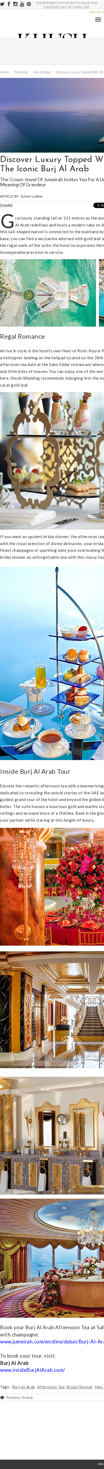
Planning (21, 72)
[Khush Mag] (5, 116)
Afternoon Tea (51, 1386)
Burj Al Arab (23, 1386)
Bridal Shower (79, 1386)
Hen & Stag (42, 72)
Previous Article (18, 1397)
